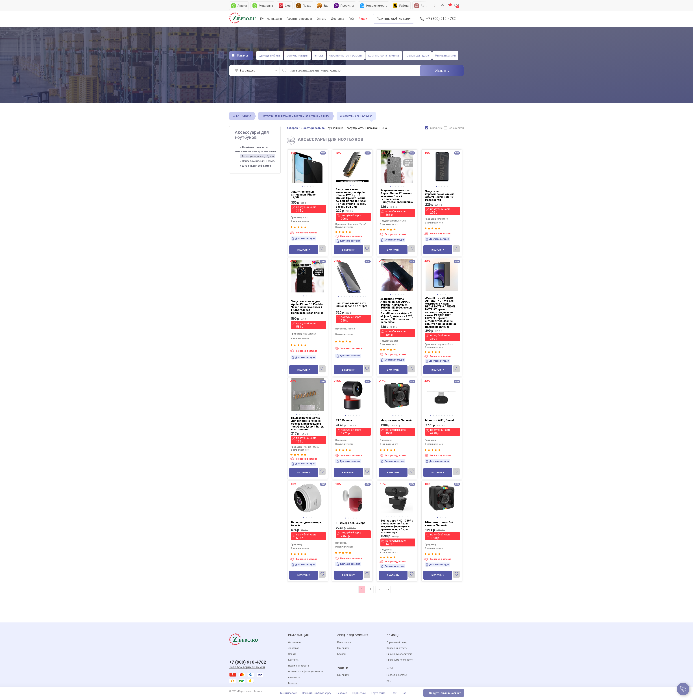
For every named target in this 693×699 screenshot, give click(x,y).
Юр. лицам (343, 648)
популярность (355, 128)
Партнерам (359, 693)
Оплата (321, 18)
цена (384, 128)
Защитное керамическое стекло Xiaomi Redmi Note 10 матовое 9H (439, 195)
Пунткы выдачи (271, 18)
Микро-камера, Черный (396, 420)
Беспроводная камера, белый (306, 524)
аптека (318, 55)
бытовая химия (445, 55)
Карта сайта (378, 693)
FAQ (351, 18)
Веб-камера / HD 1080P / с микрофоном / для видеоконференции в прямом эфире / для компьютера (396, 526)
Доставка (337, 18)
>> (387, 589)
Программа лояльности (400, 659)
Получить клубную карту (394, 18)
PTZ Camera (344, 420)
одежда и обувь (269, 55)
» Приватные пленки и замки (257, 161)
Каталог (243, 55)
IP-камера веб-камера (350, 523)
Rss (404, 693)
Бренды (341, 654)
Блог (393, 693)
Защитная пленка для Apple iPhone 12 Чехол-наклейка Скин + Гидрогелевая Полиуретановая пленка (396, 196)
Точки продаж (288, 693)
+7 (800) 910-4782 (441, 19)
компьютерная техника (383, 55)
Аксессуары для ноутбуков (258, 156)
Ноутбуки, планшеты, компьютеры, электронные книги (295, 115)
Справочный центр (397, 642)
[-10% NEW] (307, 150)
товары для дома (417, 55)
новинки (372, 128)
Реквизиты (294, 677)
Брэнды (292, 683)
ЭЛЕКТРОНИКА (242, 115)
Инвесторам (344, 642)
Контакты (293, 659)
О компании (294, 642)
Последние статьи (397, 675)
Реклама (342, 693)
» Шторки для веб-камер (255, 165)
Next (435, 6)
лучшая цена (335, 128)
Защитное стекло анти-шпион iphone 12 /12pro (351, 304)
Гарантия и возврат (299, 18)
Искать (442, 70)
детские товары (297, 55)
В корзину (303, 250)
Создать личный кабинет (445, 693)
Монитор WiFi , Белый (439, 420)
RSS (389, 680)
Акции (363, 18)
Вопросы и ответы (397, 648)
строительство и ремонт (345, 55)
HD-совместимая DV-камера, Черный (439, 524)
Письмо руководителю (399, 654)
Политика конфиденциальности (306, 671)
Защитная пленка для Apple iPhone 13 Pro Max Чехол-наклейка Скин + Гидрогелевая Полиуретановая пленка (307, 307)
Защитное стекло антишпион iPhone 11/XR (303, 194)
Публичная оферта (298, 665)
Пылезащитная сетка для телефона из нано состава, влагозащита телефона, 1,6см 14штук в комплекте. (307, 423)
